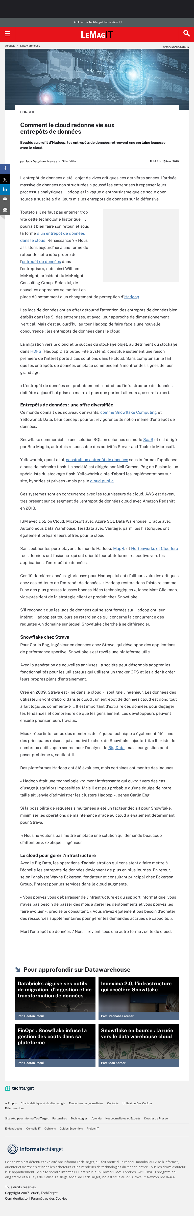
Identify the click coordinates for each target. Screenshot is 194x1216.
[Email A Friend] (5, 210)
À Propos (11, 1103)
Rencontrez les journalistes (86, 1103)
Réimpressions (14, 1108)
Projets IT (93, 1128)
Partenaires (59, 1118)
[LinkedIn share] (5, 189)
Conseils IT (33, 1128)
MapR (118, 548)
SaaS (148, 439)
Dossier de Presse (156, 1118)
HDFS (35, 351)
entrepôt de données (41, 261)
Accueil (10, 45)
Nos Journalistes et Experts (122, 1118)
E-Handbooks (13, 1128)
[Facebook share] (5, 169)
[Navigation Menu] (7, 34)
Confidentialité (16, 1198)
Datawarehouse (30, 45)
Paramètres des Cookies (49, 1198)
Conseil (27, 112)
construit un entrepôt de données (97, 459)
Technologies (79, 1118)
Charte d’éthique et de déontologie (43, 1103)
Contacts (113, 1103)
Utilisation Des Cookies (138, 1103)
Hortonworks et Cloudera (154, 548)
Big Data (116, 747)
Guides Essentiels (71, 1128)
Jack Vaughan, (36, 161)
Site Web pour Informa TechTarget (26, 1118)
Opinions (50, 1128)
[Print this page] (5, 200)
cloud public (102, 481)
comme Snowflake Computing (128, 412)
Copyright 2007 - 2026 (22, 1193)
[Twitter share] (5, 179)
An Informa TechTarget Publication (96, 22)
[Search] (186, 34)
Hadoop (131, 296)
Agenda (96, 1118)
